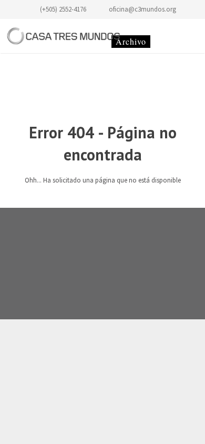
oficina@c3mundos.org (142, 9)
